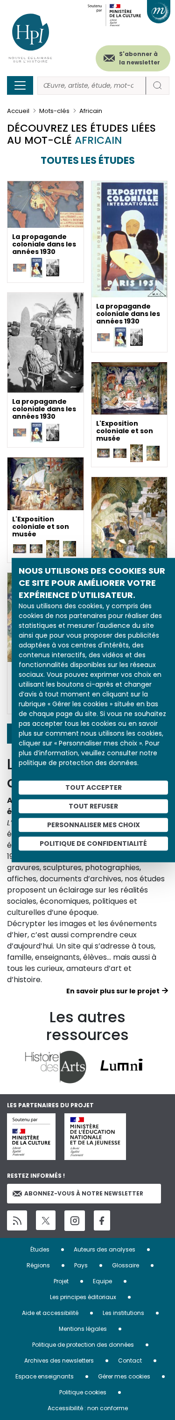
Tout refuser (93, 806)
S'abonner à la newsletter (139, 58)
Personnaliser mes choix (93, 825)
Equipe (102, 1281)
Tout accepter (93, 787)
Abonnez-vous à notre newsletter (83, 1193)
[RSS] (17, 1220)
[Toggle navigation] (20, 85)
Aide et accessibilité (50, 1313)
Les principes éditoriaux (83, 1297)
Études (39, 1249)
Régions (38, 1265)
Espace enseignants (44, 1376)
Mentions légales (83, 1329)
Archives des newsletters (59, 1360)
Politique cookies (82, 1392)
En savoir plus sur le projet (113, 991)
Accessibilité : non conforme (88, 1408)
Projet (61, 1281)
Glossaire (125, 1265)
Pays (81, 1265)
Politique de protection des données (83, 1345)
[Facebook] (102, 1220)
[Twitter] (46, 1220)
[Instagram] (74, 1220)
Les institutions (123, 1313)
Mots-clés (54, 110)
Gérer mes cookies (124, 1376)
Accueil (18, 110)
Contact (130, 1360)
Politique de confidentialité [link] (93, 843)
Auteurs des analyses (104, 1249)
